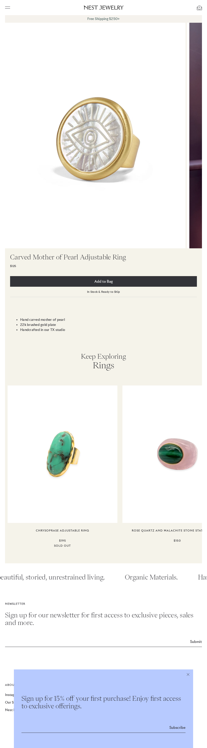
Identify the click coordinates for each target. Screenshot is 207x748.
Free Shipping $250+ (103, 19)
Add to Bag (103, 281)
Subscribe (177, 727)
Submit (196, 641)
